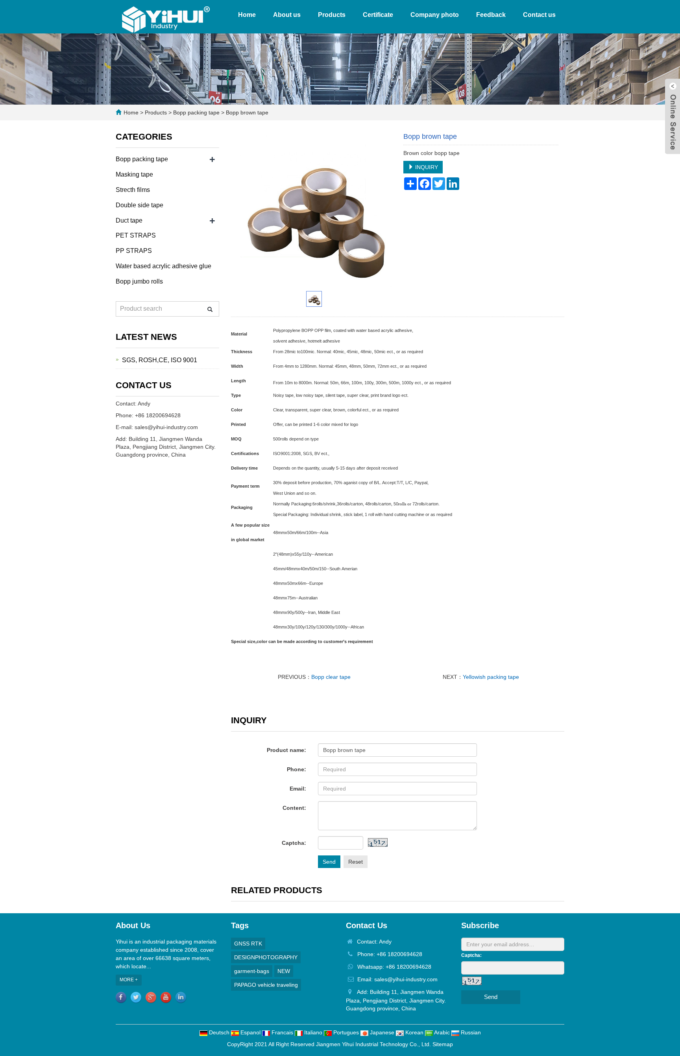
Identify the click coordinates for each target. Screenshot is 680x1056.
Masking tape (134, 174)
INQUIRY (426, 167)
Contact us (539, 14)
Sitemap (442, 1044)
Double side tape (139, 205)
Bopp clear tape (331, 677)
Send (329, 862)
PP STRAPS (134, 250)
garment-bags (251, 971)
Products (332, 14)
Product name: (286, 750)
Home (247, 14)
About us (287, 14)
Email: (298, 788)
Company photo (434, 14)
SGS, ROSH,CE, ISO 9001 (159, 360)
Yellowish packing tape (491, 677)
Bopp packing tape (196, 112)
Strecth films (133, 189)
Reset (355, 862)
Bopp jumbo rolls (139, 281)
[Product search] (210, 309)
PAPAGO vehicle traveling (266, 985)
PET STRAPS (136, 235)
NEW (283, 971)
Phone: (296, 769)
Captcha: (294, 843)
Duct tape (129, 220)
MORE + (129, 979)
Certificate (378, 14)
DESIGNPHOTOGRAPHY (266, 957)
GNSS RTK (248, 943)
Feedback (491, 14)
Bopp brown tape (246, 112)
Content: (294, 808)
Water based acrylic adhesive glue (163, 266)
